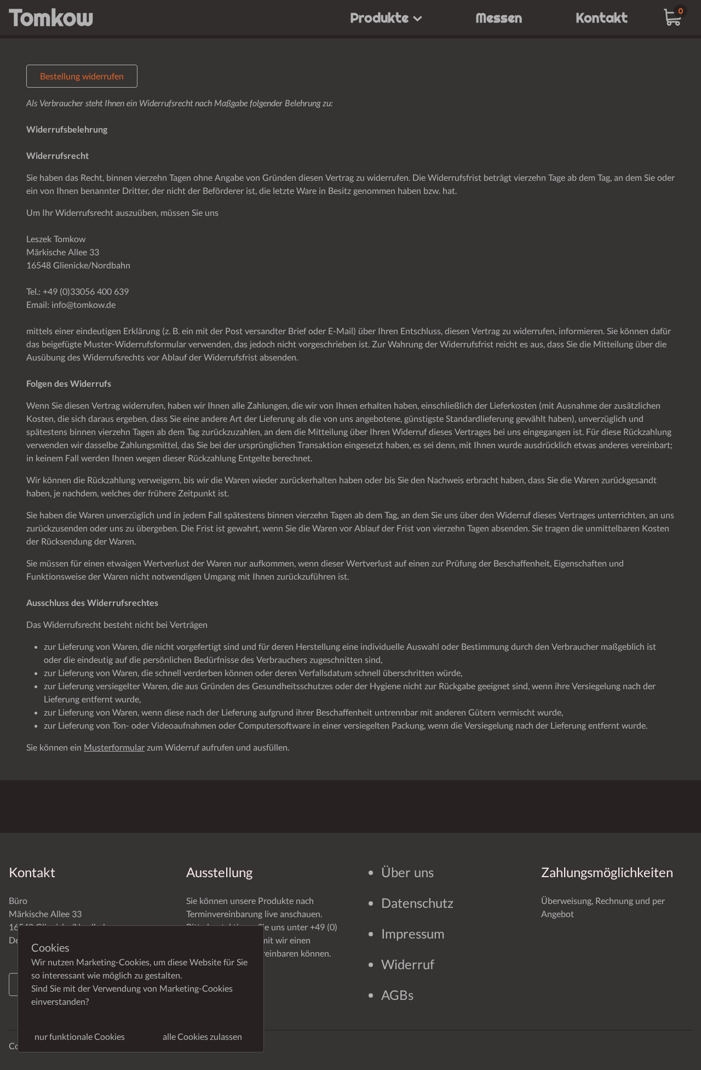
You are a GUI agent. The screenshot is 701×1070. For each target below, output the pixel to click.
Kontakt (602, 17)
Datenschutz (417, 903)
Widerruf (407, 964)
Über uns (407, 872)
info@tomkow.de (83, 304)
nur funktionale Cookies (80, 1036)
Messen (499, 17)
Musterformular (114, 747)
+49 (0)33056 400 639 (86, 291)
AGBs (397, 995)
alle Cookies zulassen (202, 1036)
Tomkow (51, 17)
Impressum (413, 933)
